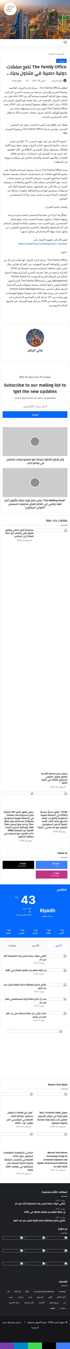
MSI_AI (18, 1291)
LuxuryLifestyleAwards (44, 1291)
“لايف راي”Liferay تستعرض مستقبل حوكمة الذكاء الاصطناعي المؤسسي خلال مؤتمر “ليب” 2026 (20, 1118)
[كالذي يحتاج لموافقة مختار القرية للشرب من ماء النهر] (58, 989)
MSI (27, 1291)
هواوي (52, 1308)
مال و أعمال (29, 1302)
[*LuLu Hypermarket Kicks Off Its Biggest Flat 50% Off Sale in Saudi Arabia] (12, 1255)
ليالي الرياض (57, 80)
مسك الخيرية (14, 1302)
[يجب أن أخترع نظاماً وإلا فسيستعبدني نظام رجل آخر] (58, 1003)
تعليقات (12, 945)
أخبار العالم (61, 1297)
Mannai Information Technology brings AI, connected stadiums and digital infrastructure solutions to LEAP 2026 (52, 1160)
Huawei (62, 1291)
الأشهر (58, 945)
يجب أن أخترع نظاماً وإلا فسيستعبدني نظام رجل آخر (25, 1001)
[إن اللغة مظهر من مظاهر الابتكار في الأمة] (58, 975)
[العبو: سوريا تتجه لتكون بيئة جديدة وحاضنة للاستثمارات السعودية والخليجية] (57, 1242)
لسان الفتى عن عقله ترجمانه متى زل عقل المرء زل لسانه (26, 1015)
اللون (50, 1297)
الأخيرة (35, 945)
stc (8, 1291)
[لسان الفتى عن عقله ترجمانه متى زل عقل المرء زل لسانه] (58, 1018)
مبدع (5, 1322)
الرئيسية (61, 53)
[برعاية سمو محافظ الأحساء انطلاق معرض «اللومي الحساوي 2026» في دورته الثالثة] (51, 650)
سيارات (21, 1297)
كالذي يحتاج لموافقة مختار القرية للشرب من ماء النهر (25, 986)
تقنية (30, 1297)
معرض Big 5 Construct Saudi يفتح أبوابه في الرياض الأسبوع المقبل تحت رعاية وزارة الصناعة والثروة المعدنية (52, 1118)
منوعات (51, 53)
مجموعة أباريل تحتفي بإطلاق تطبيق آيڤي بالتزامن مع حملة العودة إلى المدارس (19, 533)
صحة (11, 1297)
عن (64, 1302)
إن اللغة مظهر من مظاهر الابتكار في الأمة (25, 970)
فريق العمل (54, 1302)
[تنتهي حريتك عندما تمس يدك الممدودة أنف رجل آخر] (58, 960)
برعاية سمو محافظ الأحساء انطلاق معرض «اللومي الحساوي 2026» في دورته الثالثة (54, 778)
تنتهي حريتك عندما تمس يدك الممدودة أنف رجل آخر (24, 958)
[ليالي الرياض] (35, 19)
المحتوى (40, 1297)
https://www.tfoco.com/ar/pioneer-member (42, 243)
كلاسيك (42, 1302)
